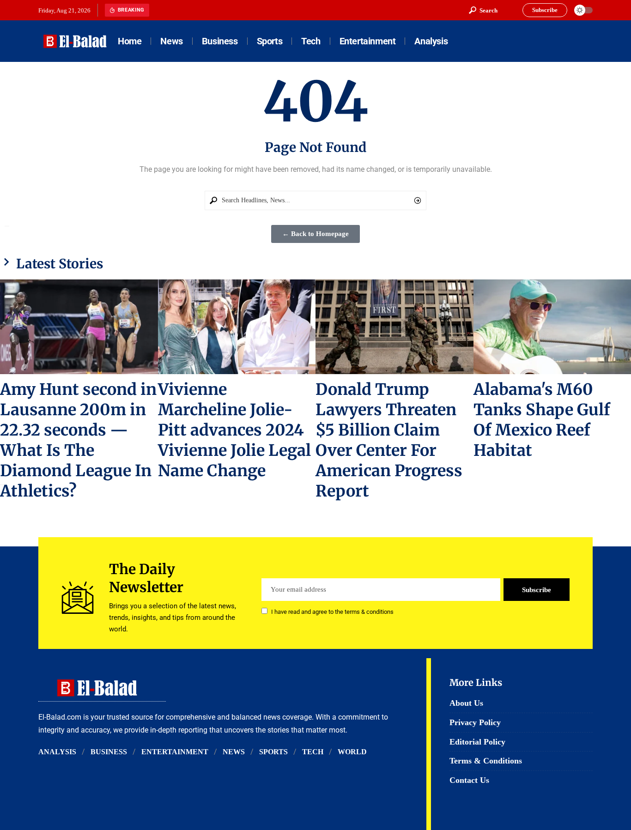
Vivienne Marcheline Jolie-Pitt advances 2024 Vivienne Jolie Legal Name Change (234, 430)
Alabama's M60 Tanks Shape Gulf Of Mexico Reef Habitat (541, 420)
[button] (483, 10)
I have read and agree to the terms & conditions (332, 611)
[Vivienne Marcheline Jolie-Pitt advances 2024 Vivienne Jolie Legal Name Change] (237, 326)
